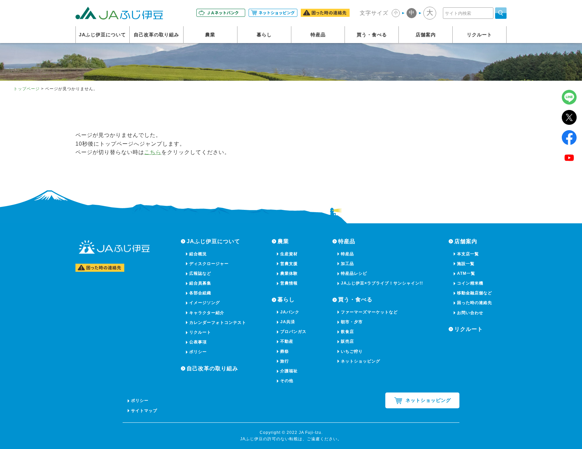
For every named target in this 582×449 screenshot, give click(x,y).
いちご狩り (352, 351)
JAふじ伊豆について (102, 34)
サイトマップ (144, 410)
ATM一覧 (466, 273)
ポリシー (198, 351)
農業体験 (289, 273)
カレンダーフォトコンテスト (217, 322)
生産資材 (289, 254)
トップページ (26, 88)
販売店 (347, 341)
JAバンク (289, 312)
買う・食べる (372, 34)
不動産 (286, 341)
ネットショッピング (360, 361)
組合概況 (198, 254)
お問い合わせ (470, 312)
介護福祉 (289, 371)
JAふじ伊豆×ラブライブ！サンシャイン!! (382, 283)
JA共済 (287, 322)
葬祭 (284, 351)
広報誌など (200, 273)
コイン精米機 (470, 283)
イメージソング (204, 302)
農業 (210, 34)
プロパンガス (293, 331)
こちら (152, 152)
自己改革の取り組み (156, 34)
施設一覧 (466, 263)
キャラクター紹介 (206, 312)
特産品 (318, 34)
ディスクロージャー (209, 263)
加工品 (347, 263)
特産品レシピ (354, 273)
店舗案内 (426, 34)
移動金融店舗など (474, 293)
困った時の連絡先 (474, 302)
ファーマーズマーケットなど (369, 312)
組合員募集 (200, 283)
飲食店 (347, 331)
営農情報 (289, 283)
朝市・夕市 (352, 322)
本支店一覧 (468, 254)
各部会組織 (200, 293)
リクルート (479, 34)
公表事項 (198, 342)
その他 (286, 380)
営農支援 (289, 263)
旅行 (284, 361)
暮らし (264, 34)
